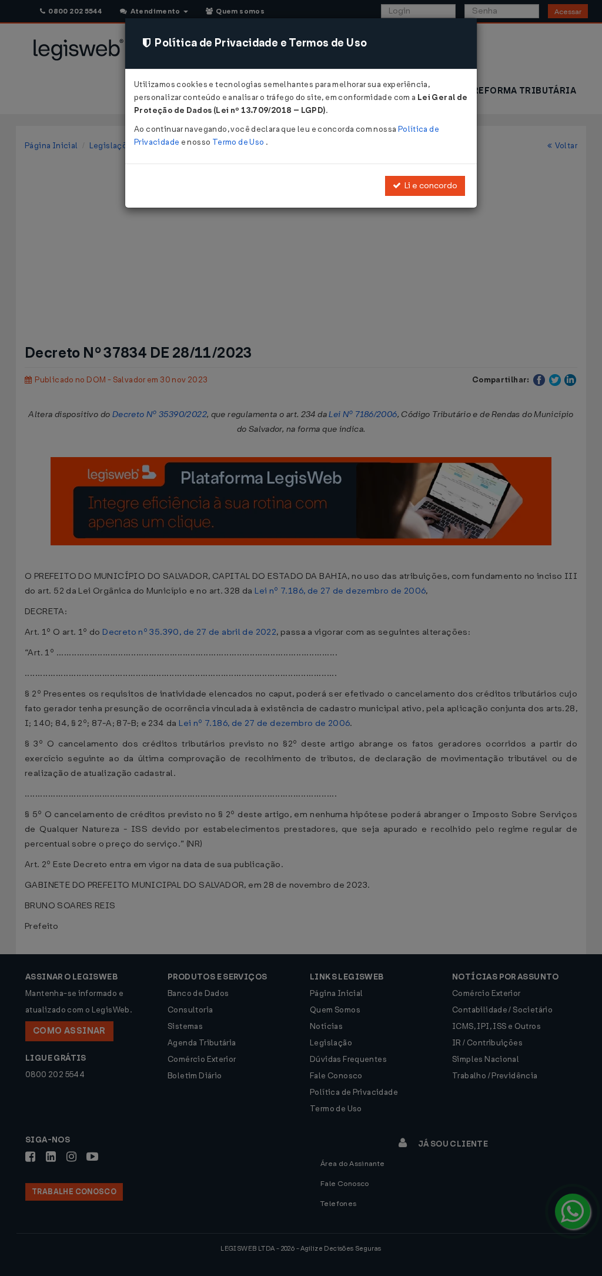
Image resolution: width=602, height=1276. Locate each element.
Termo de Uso (239, 142)
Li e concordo (429, 185)
